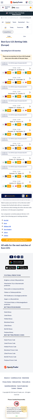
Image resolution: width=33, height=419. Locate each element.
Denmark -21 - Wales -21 (16, 173)
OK (16, 416)
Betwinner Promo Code (11, 350)
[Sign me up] (26, 2)
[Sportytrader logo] (16, 367)
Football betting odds (13, 17)
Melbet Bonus (8, 319)
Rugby (28, 22)
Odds (5, 17)
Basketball (21, 22)
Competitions (7, 32)
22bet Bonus (8, 325)
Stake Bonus (7, 312)
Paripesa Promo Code (10, 360)
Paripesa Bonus (8, 332)
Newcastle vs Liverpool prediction (14, 289)
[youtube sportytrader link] (11, 256)
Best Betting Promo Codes (14, 335)
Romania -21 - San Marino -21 (16, 131)
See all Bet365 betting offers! (18, 240)
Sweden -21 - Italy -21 (16, 145)
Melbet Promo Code (10, 346)
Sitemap (19, 388)
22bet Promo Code (9, 353)
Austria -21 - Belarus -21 (16, 183)
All (2, 22)
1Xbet (6, 232)
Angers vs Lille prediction (11, 299)
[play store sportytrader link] (22, 267)
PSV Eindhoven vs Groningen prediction (15, 295)
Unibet (6, 235)
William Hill (7, 226)
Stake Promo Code (9, 340)
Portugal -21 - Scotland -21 (16, 69)
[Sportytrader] (1, 17)
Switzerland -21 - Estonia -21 (16, 93)
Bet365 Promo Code (10, 357)
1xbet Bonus (8, 315)
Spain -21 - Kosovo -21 (16, 121)
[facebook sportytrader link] (15, 256)
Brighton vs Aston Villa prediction (14, 280)
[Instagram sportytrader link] (22, 256)
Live (24, 36)
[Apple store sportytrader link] (10, 267)
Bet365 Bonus (8, 329)
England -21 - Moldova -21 (16, 107)
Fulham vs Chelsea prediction (12, 292)
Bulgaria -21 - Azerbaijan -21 (16, 79)
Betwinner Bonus (9, 322)
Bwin (5, 223)
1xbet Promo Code (9, 343)
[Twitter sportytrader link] (18, 256)
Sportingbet (8, 229)
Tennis (14, 22)
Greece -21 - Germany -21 (16, 159)
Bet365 (6, 220)
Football (8, 22)
